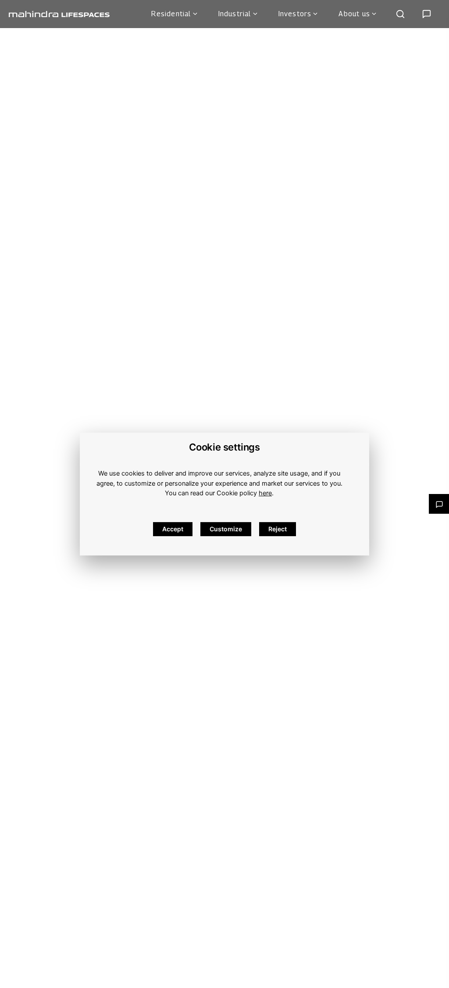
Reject (277, 529)
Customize (226, 529)
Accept (172, 529)
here (265, 493)
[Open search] (400, 14)
